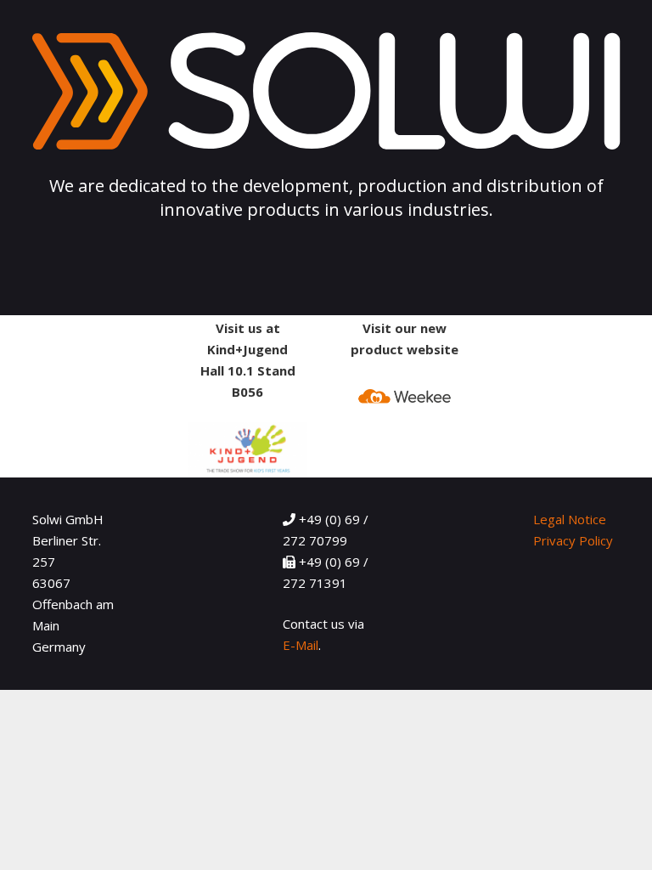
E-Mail (300, 644)
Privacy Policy (573, 540)
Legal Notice (569, 519)
